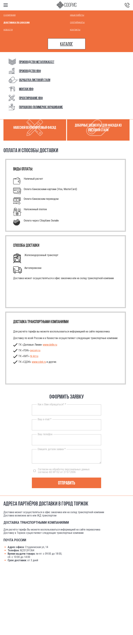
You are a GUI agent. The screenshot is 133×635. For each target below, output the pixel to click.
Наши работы (77, 14)
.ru (34, 356)
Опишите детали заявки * (52, 449)
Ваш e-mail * (44, 419)
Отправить (66, 483)
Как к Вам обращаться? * (52, 404)
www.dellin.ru (50, 344)
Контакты (75, 29)
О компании (9, 14)
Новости (8, 29)
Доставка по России (16, 22)
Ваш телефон (45, 434)
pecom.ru (35, 350)
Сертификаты (77, 22)
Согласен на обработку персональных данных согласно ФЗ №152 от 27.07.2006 (64, 471)
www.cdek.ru (39, 362)
